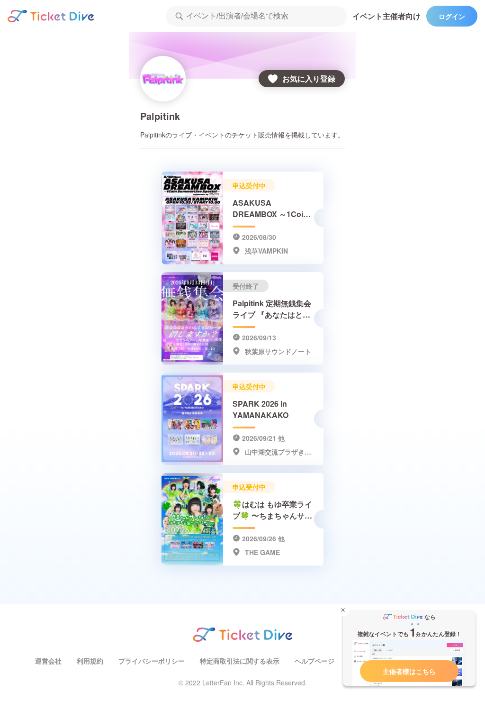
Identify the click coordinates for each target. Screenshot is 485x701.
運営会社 (48, 660)
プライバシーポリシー (151, 660)
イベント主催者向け (386, 15)
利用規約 (90, 660)
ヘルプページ (314, 660)
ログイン (452, 16)
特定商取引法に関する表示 (239, 660)
